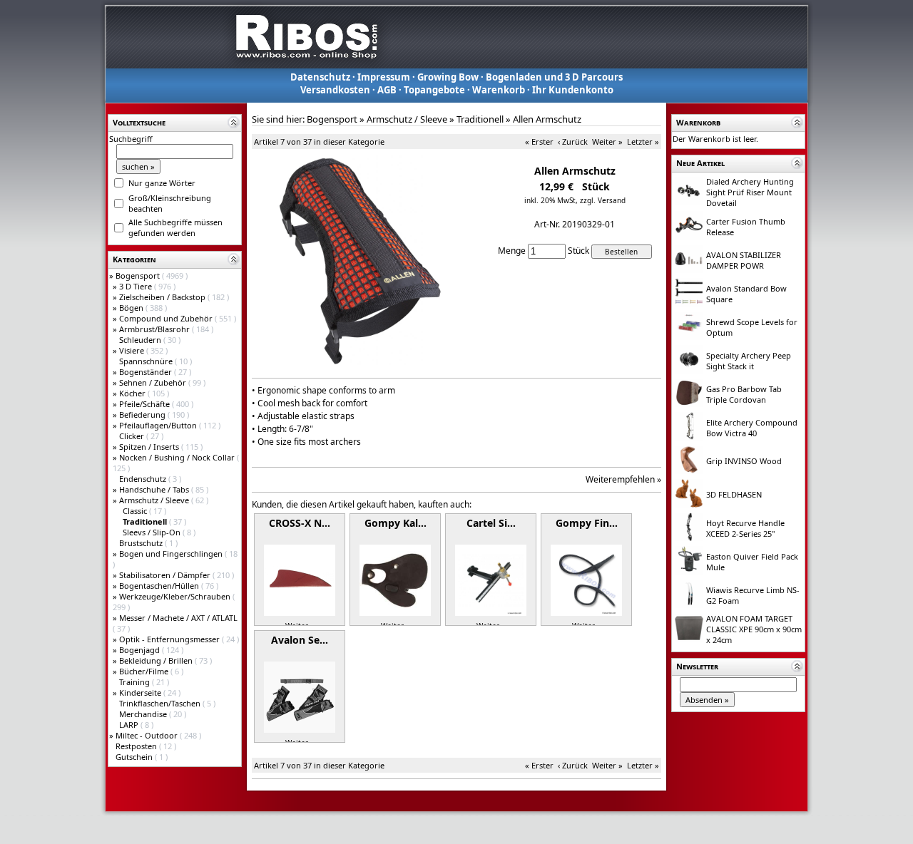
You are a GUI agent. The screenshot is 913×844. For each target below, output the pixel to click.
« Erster (539, 141)
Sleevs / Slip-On (153, 532)
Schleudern (141, 339)
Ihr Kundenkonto (572, 89)
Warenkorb (498, 89)
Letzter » (643, 141)
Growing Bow (448, 77)
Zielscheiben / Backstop (163, 297)
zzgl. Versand (603, 200)
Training (135, 681)
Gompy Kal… (395, 523)
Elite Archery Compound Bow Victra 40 (751, 427)
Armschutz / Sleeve (155, 500)
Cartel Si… (491, 523)
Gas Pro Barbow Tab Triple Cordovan (744, 394)
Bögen (132, 307)
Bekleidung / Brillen (157, 660)
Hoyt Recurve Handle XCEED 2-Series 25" (745, 528)
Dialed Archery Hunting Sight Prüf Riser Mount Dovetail (750, 192)
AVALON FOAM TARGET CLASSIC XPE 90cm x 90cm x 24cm (754, 629)
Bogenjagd (140, 649)
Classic (136, 510)
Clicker (132, 436)
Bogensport (139, 275)
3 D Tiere (136, 286)
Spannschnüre (147, 361)
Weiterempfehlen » (623, 479)
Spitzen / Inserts (150, 446)
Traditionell (480, 119)
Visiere (132, 350)
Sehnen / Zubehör (153, 382)
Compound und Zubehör (167, 318)
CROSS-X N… (299, 523)
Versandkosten (335, 89)
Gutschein (135, 756)
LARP (130, 724)
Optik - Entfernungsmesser (170, 639)
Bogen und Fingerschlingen (172, 553)
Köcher (133, 393)
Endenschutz (143, 478)
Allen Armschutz (547, 119)
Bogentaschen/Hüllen (160, 585)
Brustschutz (142, 542)
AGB (387, 89)
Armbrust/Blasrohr (155, 329)
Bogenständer (146, 371)
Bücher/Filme (144, 671)
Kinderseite (141, 692)
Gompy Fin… (587, 523)
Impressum (383, 77)
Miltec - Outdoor (148, 735)
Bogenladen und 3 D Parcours (554, 77)
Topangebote (434, 89)
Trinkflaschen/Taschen (161, 703)
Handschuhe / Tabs (155, 489)
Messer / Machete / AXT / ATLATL (178, 617)
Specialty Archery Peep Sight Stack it (748, 360)
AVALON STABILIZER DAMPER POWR (743, 260)
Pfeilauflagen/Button (159, 425)
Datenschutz (320, 77)
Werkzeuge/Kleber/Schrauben (176, 596)
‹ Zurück (573, 141)
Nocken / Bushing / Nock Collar (178, 457)
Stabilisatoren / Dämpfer (166, 575)
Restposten (137, 746)
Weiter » (607, 141)
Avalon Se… (299, 640)
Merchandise (144, 714)
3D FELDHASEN (734, 494)
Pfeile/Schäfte (145, 403)
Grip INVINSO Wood (744, 461)
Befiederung (143, 414)
